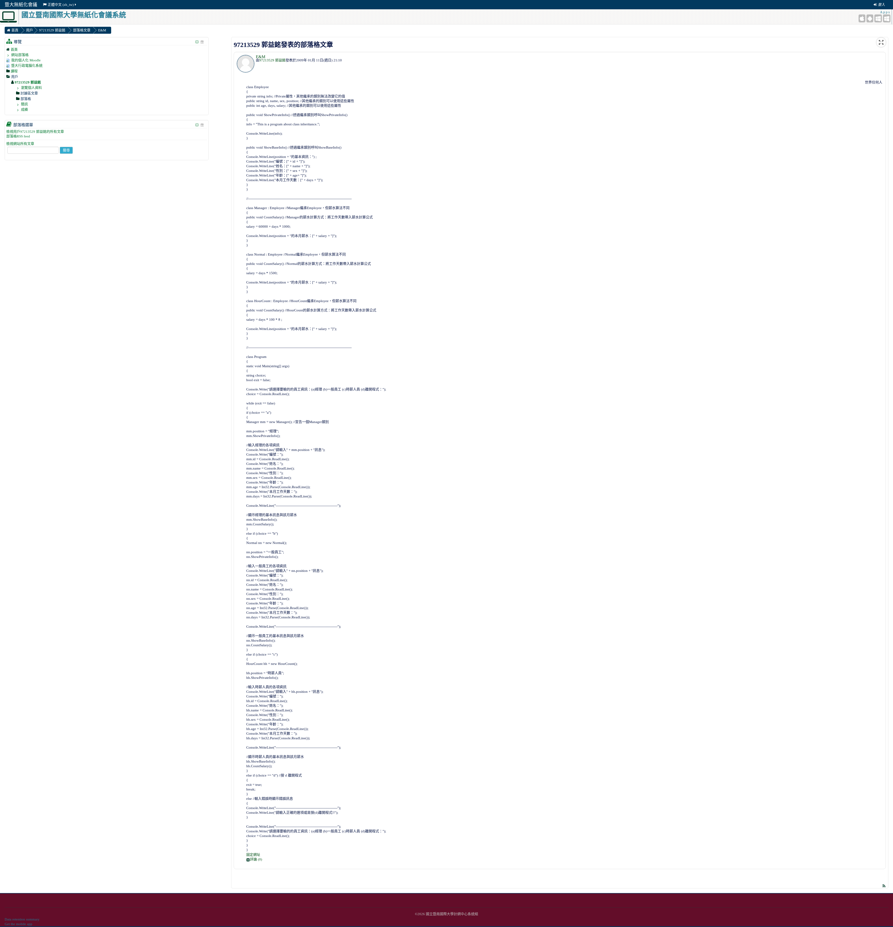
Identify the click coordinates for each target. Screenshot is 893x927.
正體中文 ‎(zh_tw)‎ (61, 5)
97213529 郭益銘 (272, 60)
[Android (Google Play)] (869, 18)
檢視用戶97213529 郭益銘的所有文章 (35, 131)
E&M (260, 56)
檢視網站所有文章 (20, 144)
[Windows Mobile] (878, 18)
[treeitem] (106, 49)
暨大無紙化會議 (21, 4)
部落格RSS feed (18, 136)
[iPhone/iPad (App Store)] (862, 18)
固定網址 (253, 855)
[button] (564, 859)
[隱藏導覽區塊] (197, 42)
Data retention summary (22, 919)
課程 (14, 71)
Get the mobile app (18, 924)
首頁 (14, 49)
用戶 (29, 30)
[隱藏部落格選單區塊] (197, 125)
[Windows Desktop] (886, 18)
